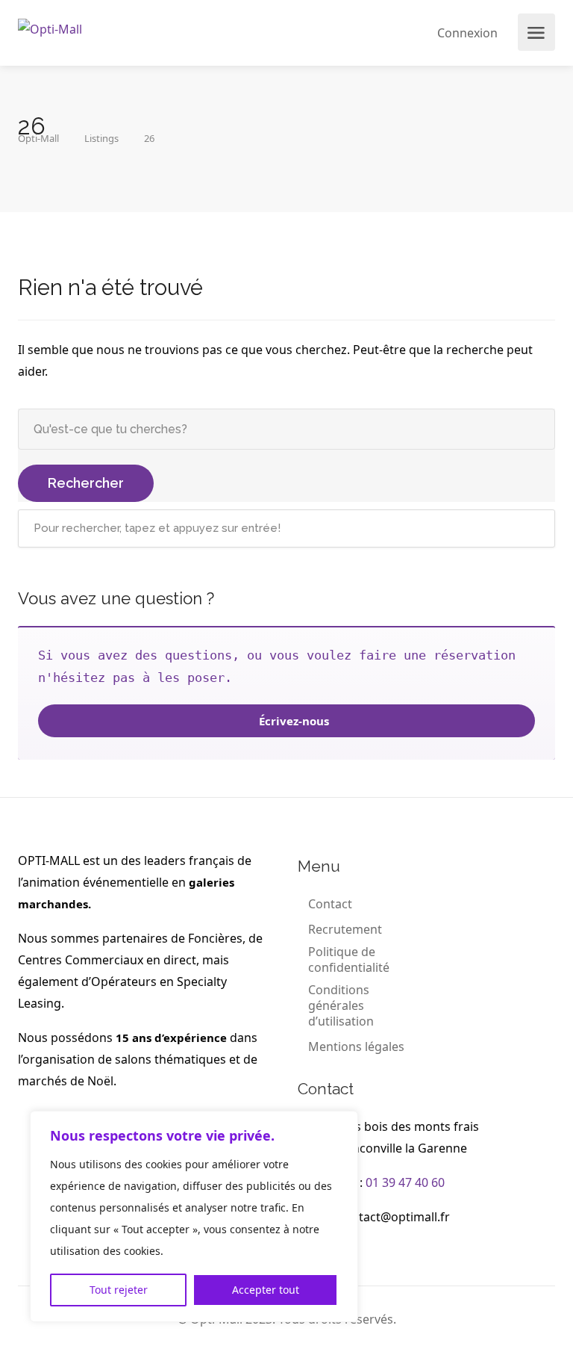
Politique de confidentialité (348, 960)
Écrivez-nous (292, 720)
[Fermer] (342, 1123)
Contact (330, 904)
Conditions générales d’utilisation (341, 1005)
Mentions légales (356, 1047)
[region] (194, 1216)
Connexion (466, 33)
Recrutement (345, 929)
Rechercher (86, 483)
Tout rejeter (119, 1290)
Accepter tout (265, 1290)
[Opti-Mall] (50, 27)
